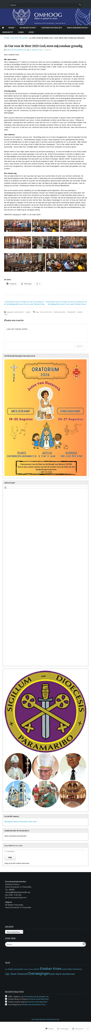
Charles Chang (28, 969)
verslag (28, 312)
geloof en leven (19, 38)
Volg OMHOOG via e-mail (13, 845)
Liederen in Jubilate (51, 28)
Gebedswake (71, 312)
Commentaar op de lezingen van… (37, 996)
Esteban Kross (50, 968)
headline (65, 969)
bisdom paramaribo (59, 312)
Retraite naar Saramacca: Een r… (35, 1004)
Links (21, 32)
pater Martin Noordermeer (62, 973)
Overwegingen (39, 973)
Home (11, 28)
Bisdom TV (7, 32)
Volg (10, 857)
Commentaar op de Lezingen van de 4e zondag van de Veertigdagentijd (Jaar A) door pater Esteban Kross (24, 302)
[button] (45, 711)
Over (31, 32)
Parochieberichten (77, 28)
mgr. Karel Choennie (16, 973)
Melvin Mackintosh (16, 50)
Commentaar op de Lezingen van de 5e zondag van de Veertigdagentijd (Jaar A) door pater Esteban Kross (66, 302)
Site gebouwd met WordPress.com (45, 1019)
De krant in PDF (28, 28)
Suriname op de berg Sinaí (38, 999)
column (37, 969)
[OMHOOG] (45, 17)
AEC (6, 969)
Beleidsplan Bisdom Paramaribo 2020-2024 (20, 821)
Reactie (79, 346)
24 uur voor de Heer (46, 312)
